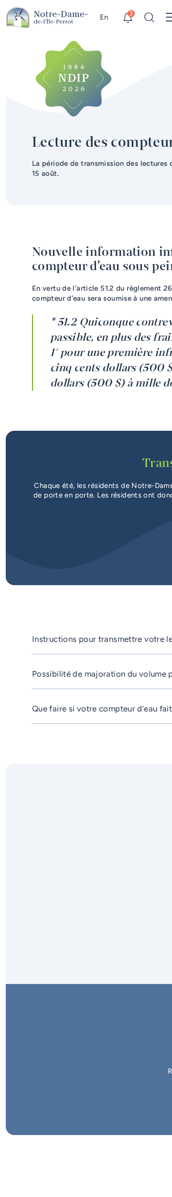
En (104, 17)
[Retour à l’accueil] (47, 17)
